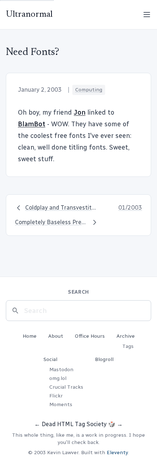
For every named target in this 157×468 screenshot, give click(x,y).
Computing (88, 90)
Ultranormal (29, 14)
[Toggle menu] (146, 14)
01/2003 (130, 207)
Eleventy (117, 452)
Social (50, 359)
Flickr (56, 396)
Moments (60, 404)
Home (30, 336)
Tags (128, 346)
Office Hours (90, 336)
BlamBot (31, 124)
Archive (125, 336)
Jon (79, 112)
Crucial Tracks (66, 387)
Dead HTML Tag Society (74, 424)
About (55, 336)
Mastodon (61, 369)
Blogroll (104, 359)
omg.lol (57, 378)
